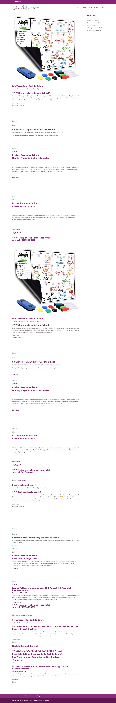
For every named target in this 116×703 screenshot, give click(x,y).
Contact (96, 7)
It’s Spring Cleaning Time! (94, 22)
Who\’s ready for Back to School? (28, 86)
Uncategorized (43, 89)
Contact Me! (18, 660)
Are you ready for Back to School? (28, 619)
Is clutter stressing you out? (94, 30)
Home (77, 7)
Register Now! (16, 229)
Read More (15, 142)
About (90, 7)
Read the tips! (16, 639)
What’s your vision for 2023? (95, 28)
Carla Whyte (17, 89)
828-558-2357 (18, 1)
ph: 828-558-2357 (17, 700)
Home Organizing (34, 89)
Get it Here (15, 679)
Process (84, 7)
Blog (102, 7)
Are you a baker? (92, 25)
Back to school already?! (24, 485)
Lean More (15, 568)
